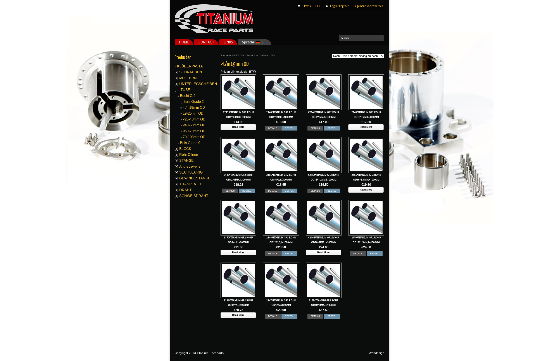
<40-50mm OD (194, 125)
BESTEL (289, 128)
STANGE (186, 160)
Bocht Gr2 (187, 96)
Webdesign (376, 353)
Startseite (226, 55)
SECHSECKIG (191, 172)
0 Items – (311, 6)
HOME (184, 42)
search (345, 38)
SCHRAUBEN (190, 72)
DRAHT (185, 190)
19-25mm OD (193, 113)
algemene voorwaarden (368, 6)
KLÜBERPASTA (190, 66)
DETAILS (272, 128)
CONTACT (206, 42)
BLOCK (185, 149)
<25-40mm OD (194, 119)
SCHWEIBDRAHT (193, 196)
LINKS (228, 42)
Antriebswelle (189, 166)
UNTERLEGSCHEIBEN (198, 84)
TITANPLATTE (191, 184)
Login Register (339, 6)
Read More (238, 126)
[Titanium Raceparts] (214, 32)
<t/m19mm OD (194, 107)
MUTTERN (188, 78)
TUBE (236, 55)
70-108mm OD (194, 137)
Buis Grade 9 (190, 143)
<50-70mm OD (194, 131)
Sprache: (247, 42)
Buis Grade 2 (248, 55)
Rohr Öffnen (188, 154)
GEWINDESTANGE (194, 178)
